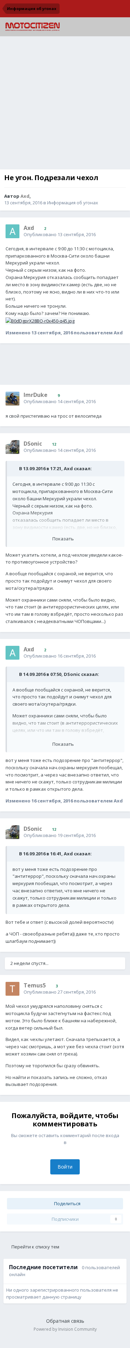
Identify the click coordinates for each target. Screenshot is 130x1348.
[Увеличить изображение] (40, 320)
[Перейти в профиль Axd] (12, 231)
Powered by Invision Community (65, 1329)
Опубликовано (60, 234)
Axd (68, 468)
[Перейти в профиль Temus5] (12, 989)
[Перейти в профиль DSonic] (12, 447)
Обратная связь (65, 1321)
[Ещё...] (117, 230)
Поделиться (66, 1203)
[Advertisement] (65, 104)
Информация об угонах (72, 202)
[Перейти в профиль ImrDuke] (12, 399)
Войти (65, 1166)
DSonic (72, 674)
